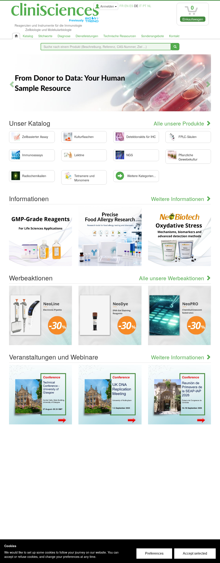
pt (145, 6)
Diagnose (64, 36)
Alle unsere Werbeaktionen (172, 278)
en (126, 6)
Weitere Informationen (178, 198)
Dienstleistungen (87, 36)
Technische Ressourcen (119, 36)
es (131, 6)
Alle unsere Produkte (180, 123)
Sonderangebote (152, 36)
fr (121, 6)
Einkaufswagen (192, 19)
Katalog (28, 36)
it (140, 6)
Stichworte (45, 36)
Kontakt (174, 36)
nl (149, 6)
